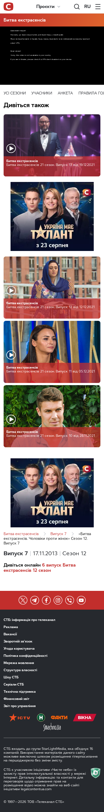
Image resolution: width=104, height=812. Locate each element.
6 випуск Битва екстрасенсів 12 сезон (40, 567)
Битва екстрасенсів (25, 20)
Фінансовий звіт (16, 699)
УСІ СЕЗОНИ (15, 93)
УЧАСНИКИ (41, 93)
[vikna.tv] (85, 718)
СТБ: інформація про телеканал (29, 620)
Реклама (11, 627)
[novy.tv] (41, 718)
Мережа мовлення (19, 663)
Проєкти (45, 6)
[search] (77, 6)
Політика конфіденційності (25, 656)
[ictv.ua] (19, 718)
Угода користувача (19, 648)
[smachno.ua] (52, 727)
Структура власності (20, 670)
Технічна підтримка (20, 692)
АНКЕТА (65, 93)
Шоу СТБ (11, 677)
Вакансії (10, 634)
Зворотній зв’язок (18, 641)
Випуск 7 (58, 534)
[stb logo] (8, 7)
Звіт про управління (20, 706)
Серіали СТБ (14, 684)
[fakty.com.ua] (59, 718)
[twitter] (23, 600)
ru (87, 6)
